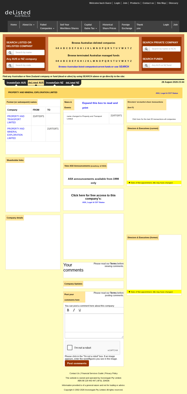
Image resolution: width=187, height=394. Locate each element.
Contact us (148, 3)
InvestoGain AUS (16, 82)
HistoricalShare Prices (109, 26)
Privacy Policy (111, 373)
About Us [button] (27, 24)
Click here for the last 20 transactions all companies (154, 119)
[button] (68, 310)
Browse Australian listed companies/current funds (85, 66)
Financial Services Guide (92, 373)
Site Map (161, 3)
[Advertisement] (32, 295)
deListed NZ (72, 82)
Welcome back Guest (100, 3)
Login (117, 3)
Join (125, 3)
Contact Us (75, 373)
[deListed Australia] (17, 13)
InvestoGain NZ (54, 82)
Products (135, 3)
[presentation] (68, 310)
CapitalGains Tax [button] (89, 26)
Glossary (173, 3)
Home (14, 24)
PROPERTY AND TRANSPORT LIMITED (15, 119)
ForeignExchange (127, 26)
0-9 (57, 48)
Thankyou (140, 26)
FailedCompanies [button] (46, 26)
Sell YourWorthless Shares (69, 26)
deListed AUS (36, 82)
